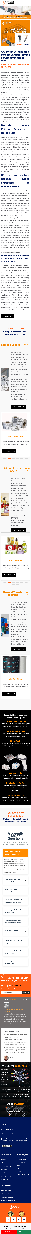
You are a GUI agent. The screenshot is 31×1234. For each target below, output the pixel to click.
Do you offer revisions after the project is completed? (14, 901)
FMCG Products (6, 1190)
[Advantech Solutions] (7, 3)
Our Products (6, 1163)
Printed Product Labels (21, 1164)
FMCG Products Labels (16, 560)
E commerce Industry (8, 1197)
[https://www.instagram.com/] (19, 1219)
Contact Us (5, 1179)
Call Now (9, 1232)
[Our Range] (17, 1111)
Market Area (5, 1173)
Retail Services (6, 1194)
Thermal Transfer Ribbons (22, 1170)
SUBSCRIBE (26, 992)
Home (4, 1159)
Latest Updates (6, 1166)
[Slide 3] (18, 16)
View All (26, 344)
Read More (7, 316)
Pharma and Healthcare (9, 1200)
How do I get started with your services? (13, 911)
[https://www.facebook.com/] (8, 1219)
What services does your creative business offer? (13, 853)
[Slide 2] (15, 16)
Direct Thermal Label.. (16, 436)
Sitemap (4, 1169)
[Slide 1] (12, 16)
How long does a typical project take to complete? (13, 880)
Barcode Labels (21, 1159)
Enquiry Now (10, 451)
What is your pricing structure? (11, 891)
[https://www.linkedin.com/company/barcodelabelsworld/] (24, 1219)
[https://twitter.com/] (13, 1219)
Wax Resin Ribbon (15, 679)
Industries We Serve (23, 1174)
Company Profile (6, 1176)
